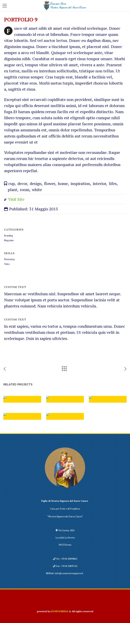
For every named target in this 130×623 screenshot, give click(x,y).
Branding (8, 235)
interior (99, 183)
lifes (113, 183)
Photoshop (9, 259)
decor (22, 183)
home (63, 183)
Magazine (9, 240)
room (24, 189)
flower (49, 183)
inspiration (80, 183)
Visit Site (16, 199)
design (35, 183)
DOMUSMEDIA (59, 611)
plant (12, 189)
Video (7, 264)
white (37, 189)
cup (11, 183)
